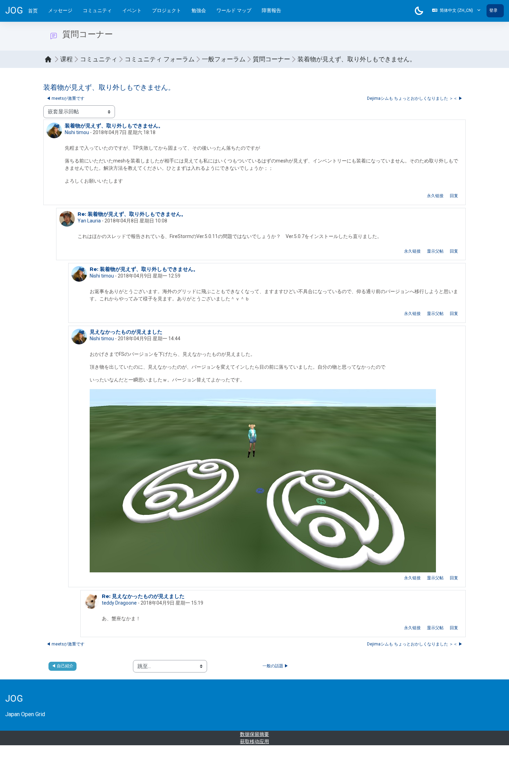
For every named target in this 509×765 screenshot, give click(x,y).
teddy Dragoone (119, 603)
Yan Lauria (89, 220)
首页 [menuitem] (33, 11)
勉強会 (198, 10)
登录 (493, 10)
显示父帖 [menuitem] (435, 251)
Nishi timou (77, 132)
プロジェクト (166, 10)
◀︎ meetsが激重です (65, 98)
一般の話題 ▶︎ (275, 665)
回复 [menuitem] (454, 195)
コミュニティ (97, 10)
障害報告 (271, 10)
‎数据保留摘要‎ (254, 734)
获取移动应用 (254, 741)
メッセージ (60, 10)
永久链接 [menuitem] (435, 195)
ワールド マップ (233, 10)
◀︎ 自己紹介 (62, 665)
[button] (456, 10)
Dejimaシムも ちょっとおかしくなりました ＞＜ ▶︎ (415, 98)
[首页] (50, 59)
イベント (132, 10)
